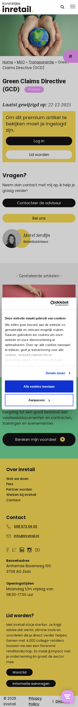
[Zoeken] (62, 7)
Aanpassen (36, 400)
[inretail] (27, 7)
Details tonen (55, 373)
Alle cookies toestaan (39, 386)
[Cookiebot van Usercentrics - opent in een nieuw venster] (55, 303)
